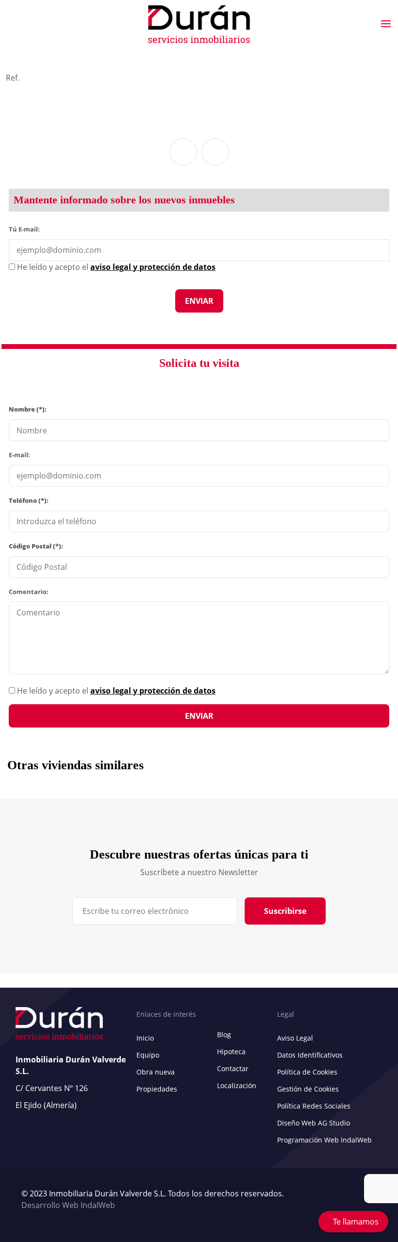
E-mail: (19, 454)
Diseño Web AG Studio (313, 1122)
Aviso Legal (295, 1038)
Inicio (145, 1038)
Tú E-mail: (26, 228)
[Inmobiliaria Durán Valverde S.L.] (199, 24)
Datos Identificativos (310, 1055)
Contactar (233, 1068)
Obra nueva (155, 1071)
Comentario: (29, 591)
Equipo (147, 1055)
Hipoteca (231, 1051)
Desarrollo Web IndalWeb (68, 1205)
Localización (236, 1085)
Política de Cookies (307, 1071)
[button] (183, 152)
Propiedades (156, 1088)
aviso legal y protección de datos (153, 690)
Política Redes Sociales (313, 1105)
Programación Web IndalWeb (324, 1139)
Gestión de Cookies (308, 1088)
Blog (224, 1034)
